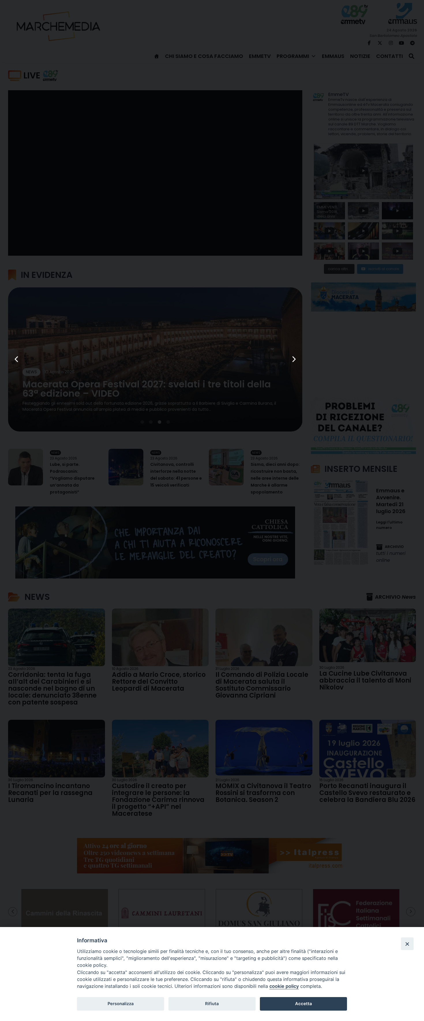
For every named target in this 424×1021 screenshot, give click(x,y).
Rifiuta (212, 1003)
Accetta (303, 1003)
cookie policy (284, 986)
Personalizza (121, 1003)
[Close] (407, 943)
